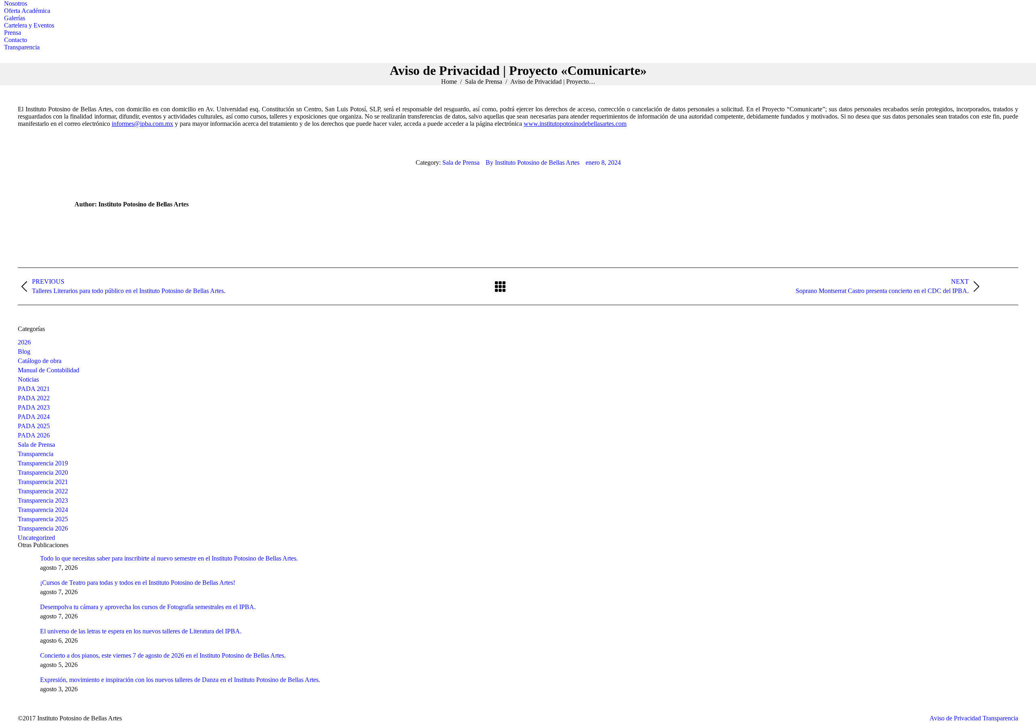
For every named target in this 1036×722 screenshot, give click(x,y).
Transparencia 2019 (43, 463)
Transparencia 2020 (43, 472)
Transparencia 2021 (43, 481)
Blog (24, 351)
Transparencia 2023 (43, 500)
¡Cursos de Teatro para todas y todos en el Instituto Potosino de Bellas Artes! (137, 582)
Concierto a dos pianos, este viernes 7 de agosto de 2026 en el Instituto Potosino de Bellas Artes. (163, 655)
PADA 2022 (34, 398)
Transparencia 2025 (43, 519)
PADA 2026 (34, 435)
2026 (24, 342)
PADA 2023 (34, 407)
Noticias (28, 379)
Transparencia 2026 (43, 528)
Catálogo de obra (40, 360)
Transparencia (35, 453)
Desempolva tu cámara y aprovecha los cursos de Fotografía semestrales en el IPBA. (148, 606)
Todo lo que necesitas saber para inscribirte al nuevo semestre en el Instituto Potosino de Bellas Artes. (169, 558)
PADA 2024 (34, 416)
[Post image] (26, 563)
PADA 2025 (34, 426)
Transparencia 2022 (43, 491)
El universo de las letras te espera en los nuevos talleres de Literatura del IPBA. (141, 631)
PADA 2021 (34, 388)
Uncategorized (36, 537)
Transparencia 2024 (43, 509)
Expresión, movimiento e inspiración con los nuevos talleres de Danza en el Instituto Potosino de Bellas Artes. (180, 679)
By (533, 162)
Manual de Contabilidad (48, 370)
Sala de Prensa (461, 162)
